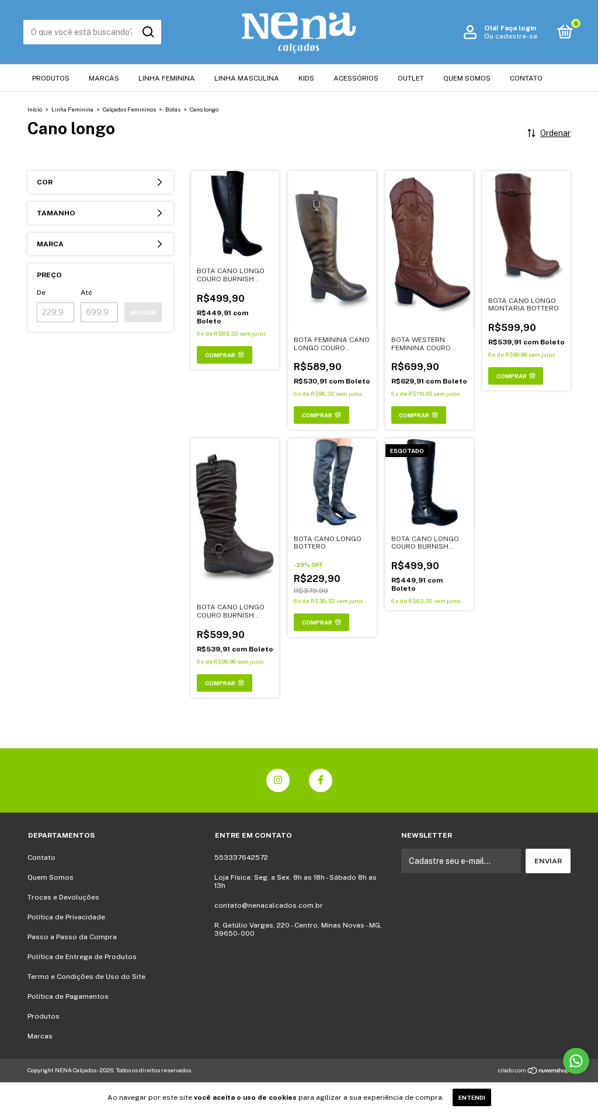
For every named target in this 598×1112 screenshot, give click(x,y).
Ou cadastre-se (510, 36)
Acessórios (355, 78)
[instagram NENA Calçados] (278, 780)
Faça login (518, 28)
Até (86, 292)
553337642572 (241, 857)
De (41, 292)
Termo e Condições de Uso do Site (86, 976)
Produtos (50, 78)
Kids (306, 78)
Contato (526, 78)
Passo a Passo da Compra (72, 937)
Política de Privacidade (66, 917)
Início (34, 109)
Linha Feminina (166, 78)
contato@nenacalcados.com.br (268, 905)
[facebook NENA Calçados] (320, 780)
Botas (172, 109)
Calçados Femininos (129, 109)
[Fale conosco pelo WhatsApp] (576, 1061)
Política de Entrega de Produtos (82, 957)
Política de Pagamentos (68, 996)
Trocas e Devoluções (63, 897)
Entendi (471, 1097)
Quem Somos (467, 78)
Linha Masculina (246, 78)
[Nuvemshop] (534, 1071)
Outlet (411, 78)
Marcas (104, 78)
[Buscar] (147, 32)
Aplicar (143, 312)
